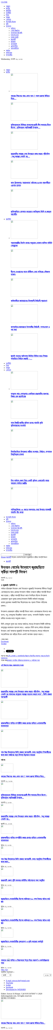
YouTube (9, 983)
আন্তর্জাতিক (15, 48)
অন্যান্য (8, 26)
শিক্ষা (7, 15)
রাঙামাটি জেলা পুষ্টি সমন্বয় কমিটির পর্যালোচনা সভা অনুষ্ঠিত (22, 880)
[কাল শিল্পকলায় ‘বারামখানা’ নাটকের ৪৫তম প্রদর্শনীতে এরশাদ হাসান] (24, 178)
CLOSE (4, 2)
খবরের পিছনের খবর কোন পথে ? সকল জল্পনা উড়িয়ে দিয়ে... (23, 776)
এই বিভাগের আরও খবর (8, 665)
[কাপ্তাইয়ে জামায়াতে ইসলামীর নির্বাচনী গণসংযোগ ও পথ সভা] (24, 322)
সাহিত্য (13, 28)
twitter (8, 985)
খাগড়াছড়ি (14, 44)
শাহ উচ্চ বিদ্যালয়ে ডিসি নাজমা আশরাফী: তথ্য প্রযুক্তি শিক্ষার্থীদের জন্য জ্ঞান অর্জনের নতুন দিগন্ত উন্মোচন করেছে (26, 753)
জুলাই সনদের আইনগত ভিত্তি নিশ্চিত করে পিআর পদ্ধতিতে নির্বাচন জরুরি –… (29, 357)
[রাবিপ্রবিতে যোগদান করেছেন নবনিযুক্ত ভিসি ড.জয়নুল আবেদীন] (24, 207)
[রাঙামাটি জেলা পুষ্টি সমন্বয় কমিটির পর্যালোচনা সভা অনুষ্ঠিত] (7, 875)
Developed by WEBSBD (16, 989)
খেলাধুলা (8, 19)
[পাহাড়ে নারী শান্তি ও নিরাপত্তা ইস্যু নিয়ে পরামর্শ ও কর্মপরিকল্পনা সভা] (7, 955)
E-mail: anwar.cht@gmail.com (18, 981)
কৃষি (7, 24)
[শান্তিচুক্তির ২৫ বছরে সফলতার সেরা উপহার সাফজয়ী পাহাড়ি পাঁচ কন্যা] (24, 505)
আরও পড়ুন (4, 970)
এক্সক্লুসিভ (14, 46)
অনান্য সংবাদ (19, 665)
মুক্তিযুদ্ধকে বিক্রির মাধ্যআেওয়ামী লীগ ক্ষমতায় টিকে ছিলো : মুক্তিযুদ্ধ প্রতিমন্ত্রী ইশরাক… (31, 126)
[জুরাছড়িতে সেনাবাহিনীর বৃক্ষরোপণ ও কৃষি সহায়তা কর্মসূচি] (7, 937)
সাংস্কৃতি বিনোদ (11, 22)
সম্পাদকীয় (9, 55)
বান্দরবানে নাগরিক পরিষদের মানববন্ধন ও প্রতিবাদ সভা (23, 660)
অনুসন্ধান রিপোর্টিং (16, 33)
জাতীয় (8, 8)
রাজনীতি (8, 11)
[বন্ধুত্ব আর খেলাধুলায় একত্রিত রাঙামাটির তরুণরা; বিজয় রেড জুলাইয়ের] (24, 389)
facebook (9, 987)
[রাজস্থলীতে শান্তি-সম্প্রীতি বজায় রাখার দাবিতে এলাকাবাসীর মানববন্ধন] (14, 718)
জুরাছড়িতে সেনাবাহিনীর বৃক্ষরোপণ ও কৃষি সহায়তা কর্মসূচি (22, 941)
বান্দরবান (13, 42)
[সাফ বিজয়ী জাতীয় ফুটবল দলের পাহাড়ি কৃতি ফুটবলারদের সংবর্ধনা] (24, 418)
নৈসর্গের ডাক (15, 35)
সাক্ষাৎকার (9, 53)
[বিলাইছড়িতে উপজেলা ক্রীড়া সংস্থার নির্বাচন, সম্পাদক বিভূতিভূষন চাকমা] (24, 447)
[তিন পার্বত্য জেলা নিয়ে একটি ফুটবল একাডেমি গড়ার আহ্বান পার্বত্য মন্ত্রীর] (24, 476)
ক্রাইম (8, 50)
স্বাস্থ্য (8, 17)
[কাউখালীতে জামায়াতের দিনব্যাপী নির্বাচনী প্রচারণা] (24, 296)
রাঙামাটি (13, 39)
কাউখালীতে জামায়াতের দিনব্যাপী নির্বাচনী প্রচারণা (29, 300)
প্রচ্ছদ (8, 6)
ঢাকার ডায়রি (14, 37)
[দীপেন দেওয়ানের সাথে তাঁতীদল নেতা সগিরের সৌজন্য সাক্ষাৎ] (24, 267)
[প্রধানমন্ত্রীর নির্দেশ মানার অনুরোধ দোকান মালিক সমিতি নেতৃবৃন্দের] (24, 238)
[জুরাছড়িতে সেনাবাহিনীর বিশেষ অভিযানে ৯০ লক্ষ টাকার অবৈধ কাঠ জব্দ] (7, 894)
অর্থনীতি (8, 13)
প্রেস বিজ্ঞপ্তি (15, 31)
